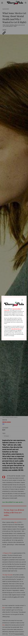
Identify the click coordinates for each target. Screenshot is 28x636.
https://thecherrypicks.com (17, 328)
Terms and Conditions (16, 308)
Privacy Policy (6, 310)
